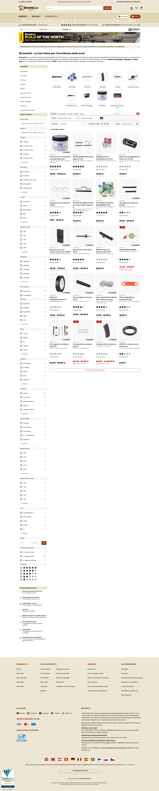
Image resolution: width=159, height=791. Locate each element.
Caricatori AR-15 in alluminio (106, 344)
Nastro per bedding (54, 317)
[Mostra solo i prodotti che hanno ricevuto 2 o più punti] (33, 576)
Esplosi (35, 16)
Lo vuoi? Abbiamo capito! (29, 593)
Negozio (22, 16)
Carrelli (51, 364)
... (134, 124)
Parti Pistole (44, 678)
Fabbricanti (51, 16)
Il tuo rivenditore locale (95, 673)
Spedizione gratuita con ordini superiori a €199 (74, 2)
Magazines (128, 59)
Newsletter (20, 686)
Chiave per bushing (123, 317)
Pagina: (118, 124)
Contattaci (124, 669)
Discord (22, 713)
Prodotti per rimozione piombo (125, 270)
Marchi (19, 669)
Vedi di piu (25, 162)
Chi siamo (124, 673)
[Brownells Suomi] (99, 759)
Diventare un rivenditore (129, 682)
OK (44, 543)
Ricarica (43, 691)
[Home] (21, 29)
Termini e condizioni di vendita (98, 678)
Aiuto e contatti (26, 2)
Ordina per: (55, 124)
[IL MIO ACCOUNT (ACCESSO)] (132, 8)
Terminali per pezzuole (101, 317)
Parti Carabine (45, 673)
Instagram (33, 713)
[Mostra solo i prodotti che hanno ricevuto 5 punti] (33, 568)
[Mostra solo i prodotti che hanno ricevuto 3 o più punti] (33, 574)
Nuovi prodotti (21, 678)
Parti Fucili (44, 682)
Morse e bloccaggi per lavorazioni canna (58, 270)
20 (102, 124)
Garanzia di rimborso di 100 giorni (129, 2)
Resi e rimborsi (93, 682)
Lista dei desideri (137, 8)
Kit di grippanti (76, 176)
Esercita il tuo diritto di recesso (131, 678)
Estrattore (98, 270)
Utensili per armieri (62, 673)
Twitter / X (68, 713)
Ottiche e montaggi (62, 678)
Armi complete (45, 669)
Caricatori (43, 686)
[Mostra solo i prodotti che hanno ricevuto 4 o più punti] (33, 571)
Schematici (20, 682)
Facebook (45, 713)
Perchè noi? (92, 669)
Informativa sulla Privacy (129, 691)
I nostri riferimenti (127, 686)
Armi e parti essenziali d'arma (98, 686)
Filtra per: (54, 118)
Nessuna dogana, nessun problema (32, 605)
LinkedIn (57, 713)
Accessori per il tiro (62, 669)
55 (137, 124)
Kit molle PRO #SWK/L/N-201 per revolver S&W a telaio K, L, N (83, 205)
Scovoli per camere (77, 270)
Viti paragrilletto (122, 222)
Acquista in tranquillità (28, 611)
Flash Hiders (121, 176)
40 (105, 124)
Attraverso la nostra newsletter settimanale (34, 617)
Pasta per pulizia (53, 176)
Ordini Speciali (126, 695)
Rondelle (121, 364)
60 (108, 124)
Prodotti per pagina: (94, 124)
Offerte (137, 16)
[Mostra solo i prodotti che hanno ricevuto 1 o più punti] (33, 579)
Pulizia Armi (60, 682)
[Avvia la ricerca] (107, 8)
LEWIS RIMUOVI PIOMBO (127, 250)
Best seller (20, 673)
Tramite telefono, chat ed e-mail (31, 599)
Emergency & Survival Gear (65, 686)
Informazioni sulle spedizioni (97, 691)
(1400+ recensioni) (85, 25)
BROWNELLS (53, 154)
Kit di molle (75, 222)
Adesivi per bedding (115, 59)
